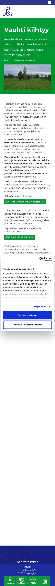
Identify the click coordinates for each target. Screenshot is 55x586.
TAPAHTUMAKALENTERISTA (25, 201)
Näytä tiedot (40, 306)
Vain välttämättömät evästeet (27, 324)
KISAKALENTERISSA (20, 237)
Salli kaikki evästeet (27, 315)
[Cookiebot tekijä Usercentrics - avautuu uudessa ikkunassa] (39, 259)
